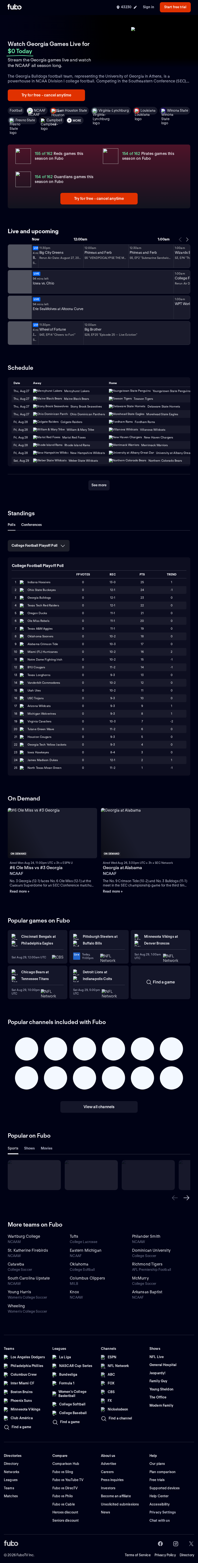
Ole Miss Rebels (39, 621)
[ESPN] (19, 281)
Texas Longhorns (39, 675)
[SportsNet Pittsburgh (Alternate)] (19, 307)
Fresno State (25, 120)
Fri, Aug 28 (21, 445)
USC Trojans (36, 698)
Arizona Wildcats (39, 706)
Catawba (16, 1264)
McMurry (140, 1278)
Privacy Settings (162, 1512)
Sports (13, 1148)
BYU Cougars (36, 667)
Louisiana (148, 110)
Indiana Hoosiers (39, 582)
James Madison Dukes (43, 760)
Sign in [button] (148, 7)
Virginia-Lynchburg (114, 110)
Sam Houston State (72, 110)
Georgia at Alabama (122, 867)
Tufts (74, 1236)
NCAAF (40, 110)
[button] (175, 1198)
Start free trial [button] (175, 7)
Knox (74, 1292)
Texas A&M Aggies (40, 628)
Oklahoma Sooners (40, 636)
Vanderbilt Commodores (44, 682)
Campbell (54, 120)
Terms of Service (138, 1555)
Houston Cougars (39, 737)
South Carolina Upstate (29, 1278)
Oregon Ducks (37, 613)
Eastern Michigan (85, 1250)
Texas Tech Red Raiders (43, 605)
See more (99, 485)
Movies (47, 1148)
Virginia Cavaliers (39, 721)
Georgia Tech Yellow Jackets (47, 744)
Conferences (31, 525)
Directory (187, 1555)
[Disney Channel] (19, 256)
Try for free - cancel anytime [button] (46, 95)
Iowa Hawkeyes (38, 752)
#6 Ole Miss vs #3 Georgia (36, 867)
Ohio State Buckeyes (42, 590)
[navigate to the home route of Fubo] (14, 7)
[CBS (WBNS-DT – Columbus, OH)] (19, 333)
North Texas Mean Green (45, 768)
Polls (11, 525)
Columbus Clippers (87, 1278)
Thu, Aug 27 (21, 398)
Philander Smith (146, 1236)
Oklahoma (79, 1264)
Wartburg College (24, 1236)
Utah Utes (34, 690)
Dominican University (151, 1250)
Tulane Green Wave (41, 729)
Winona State (177, 110)
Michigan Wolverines (42, 713)
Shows (29, 1148)
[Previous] (180, 239)
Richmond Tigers (147, 1264)
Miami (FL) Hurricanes (43, 652)
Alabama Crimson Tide (43, 644)
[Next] (187, 239)
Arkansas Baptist (147, 1292)
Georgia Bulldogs (39, 597)
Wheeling (16, 1306)
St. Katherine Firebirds (28, 1250)
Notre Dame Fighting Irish (45, 659)
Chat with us (159, 1520)
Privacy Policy (165, 1555)
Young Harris (19, 1292)
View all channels (99, 1107)
